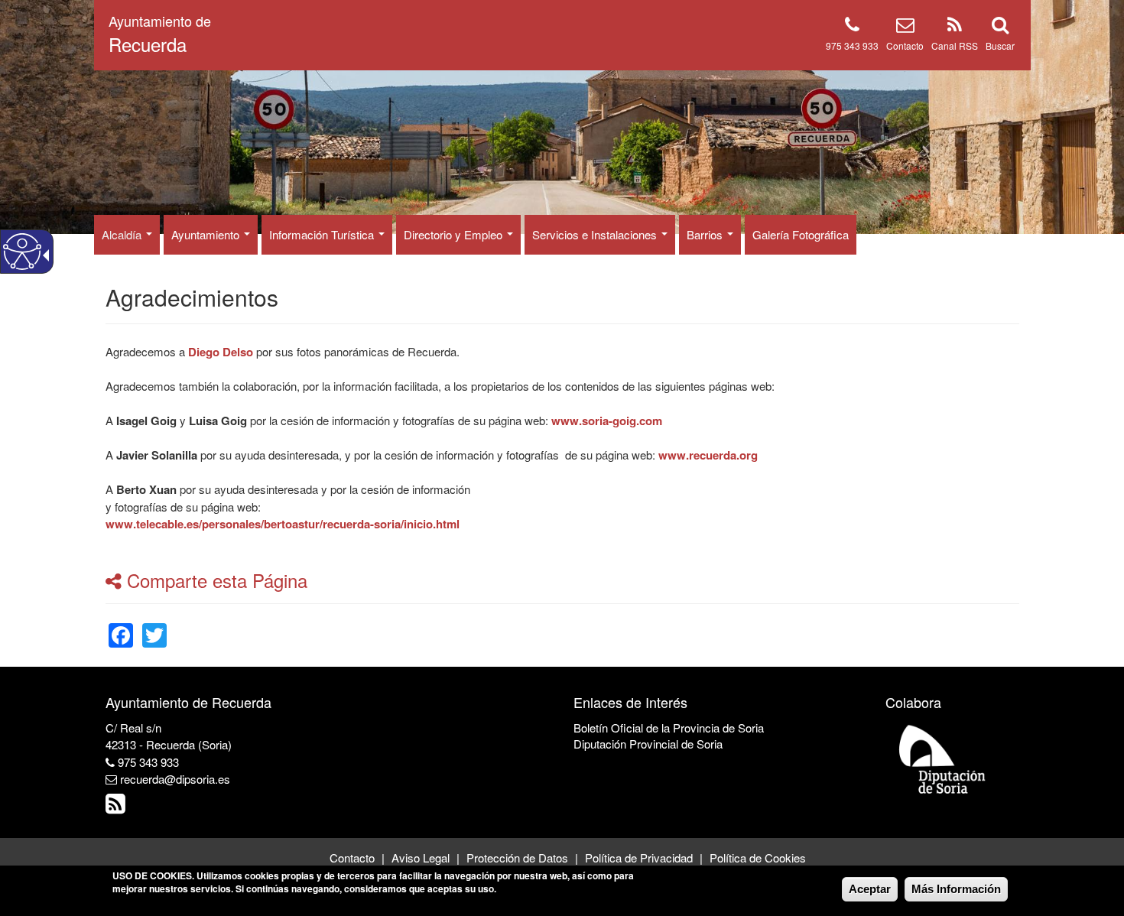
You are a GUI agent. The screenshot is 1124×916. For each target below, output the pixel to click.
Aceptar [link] (870, 888)
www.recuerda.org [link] (708, 455)
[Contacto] (905, 27)
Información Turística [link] (323, 234)
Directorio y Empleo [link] (454, 234)
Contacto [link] (352, 857)
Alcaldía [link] (123, 234)
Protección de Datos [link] (517, 857)
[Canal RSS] (954, 27)
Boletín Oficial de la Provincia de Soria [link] (668, 727)
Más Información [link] (956, 888)
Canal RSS (954, 45)
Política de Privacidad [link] (639, 857)
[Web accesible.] (22, 251)
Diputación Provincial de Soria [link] (648, 744)
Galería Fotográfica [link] (800, 234)
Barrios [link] (706, 234)
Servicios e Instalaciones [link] (596, 234)
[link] (121, 626)
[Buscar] (1000, 27)
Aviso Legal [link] (420, 857)
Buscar (1000, 45)
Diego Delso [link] (220, 351)
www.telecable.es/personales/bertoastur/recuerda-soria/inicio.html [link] (283, 523)
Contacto (905, 45)
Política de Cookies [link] (758, 857)
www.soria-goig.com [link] (606, 420)
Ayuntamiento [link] (206, 234)
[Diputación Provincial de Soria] (942, 758)
